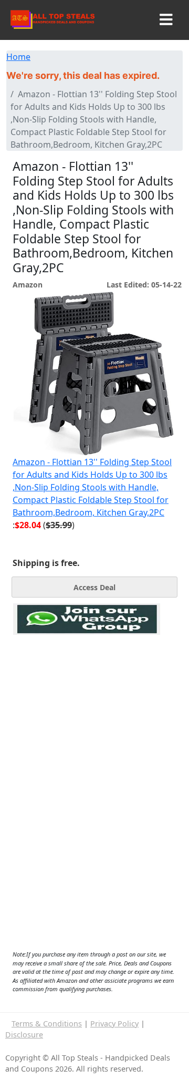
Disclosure (24, 1035)
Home (18, 57)
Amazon (28, 285)
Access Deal (95, 587)
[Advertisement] (86, 683)
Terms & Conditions (47, 1023)
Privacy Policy (114, 1023)
